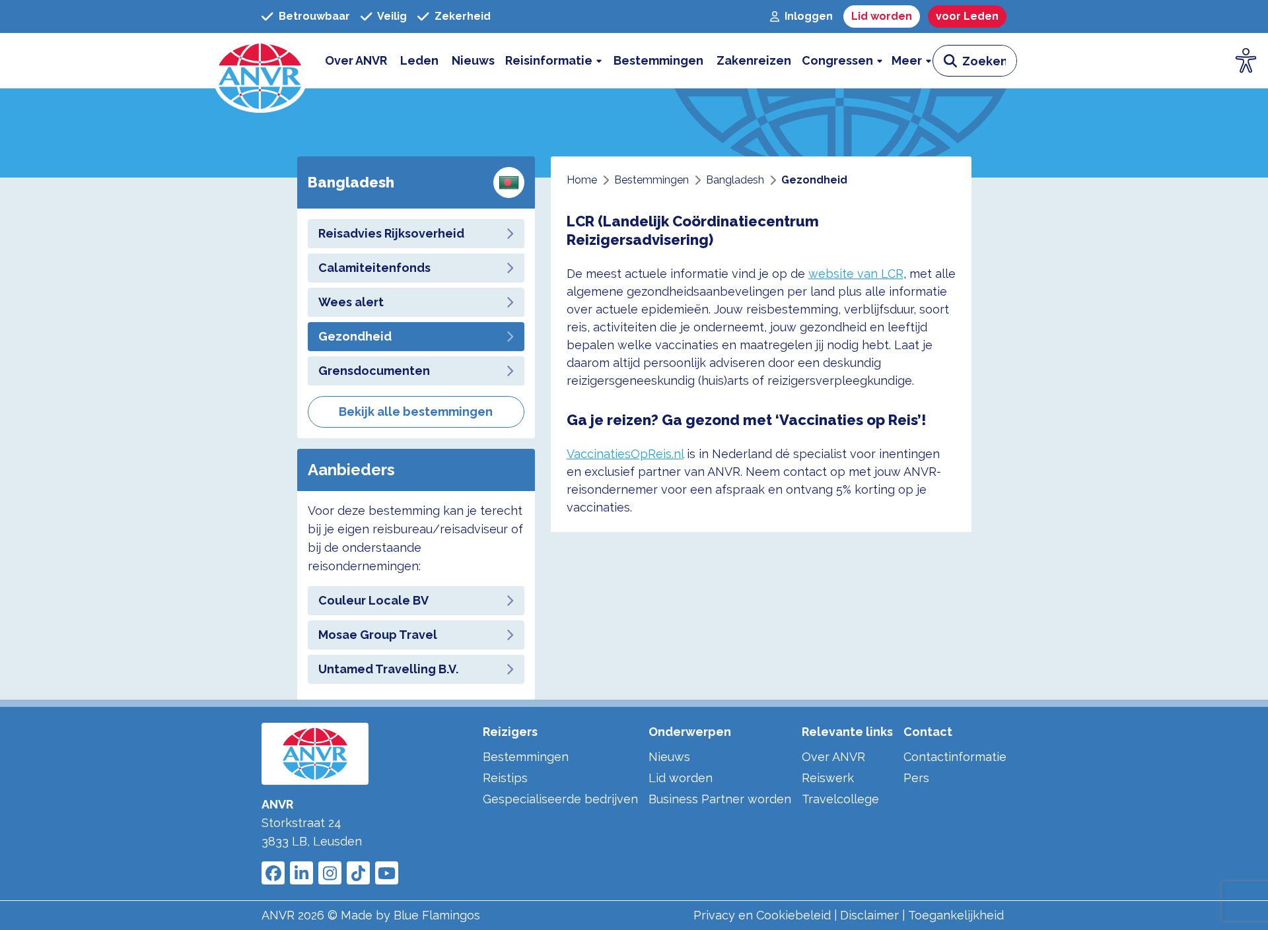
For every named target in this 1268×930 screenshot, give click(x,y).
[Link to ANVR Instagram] (329, 872)
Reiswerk (828, 778)
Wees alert (351, 302)
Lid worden (681, 778)
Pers (916, 778)
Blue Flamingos (437, 915)
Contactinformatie (954, 757)
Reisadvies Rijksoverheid (391, 233)
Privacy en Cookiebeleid (762, 915)
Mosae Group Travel (377, 635)
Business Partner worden (720, 799)
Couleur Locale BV (373, 600)
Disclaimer (869, 915)
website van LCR (855, 274)
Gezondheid (355, 336)
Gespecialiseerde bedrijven (560, 799)
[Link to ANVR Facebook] (273, 872)
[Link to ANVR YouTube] (386, 872)
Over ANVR (833, 757)
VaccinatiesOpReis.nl (625, 454)
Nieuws (669, 757)
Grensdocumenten (374, 371)
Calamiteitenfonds (374, 268)
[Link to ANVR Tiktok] (358, 872)
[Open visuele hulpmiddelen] (1246, 60)
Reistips (505, 778)
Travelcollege (840, 799)
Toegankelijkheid (956, 915)
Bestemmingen (526, 757)
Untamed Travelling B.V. (388, 669)
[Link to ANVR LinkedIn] (301, 872)
